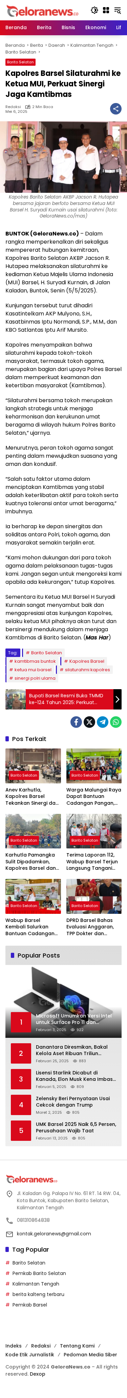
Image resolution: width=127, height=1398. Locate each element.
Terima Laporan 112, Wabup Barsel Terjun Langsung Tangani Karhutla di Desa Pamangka (92, 862)
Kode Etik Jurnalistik (29, 1354)
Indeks (13, 1345)
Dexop (37, 1374)
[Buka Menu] (106, 10)
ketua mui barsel (33, 669)
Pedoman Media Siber (90, 1354)
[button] (94, 10)
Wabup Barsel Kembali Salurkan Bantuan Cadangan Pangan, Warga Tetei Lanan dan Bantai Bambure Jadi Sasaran (31, 927)
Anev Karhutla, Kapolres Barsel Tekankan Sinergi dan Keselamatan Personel (32, 797)
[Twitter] (89, 722)
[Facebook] (76, 722)
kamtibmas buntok (35, 661)
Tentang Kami (77, 1345)
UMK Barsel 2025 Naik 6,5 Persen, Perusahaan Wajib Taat (76, 1127)
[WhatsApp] (116, 722)
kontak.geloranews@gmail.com (54, 1233)
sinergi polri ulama (35, 678)
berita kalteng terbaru (38, 1294)
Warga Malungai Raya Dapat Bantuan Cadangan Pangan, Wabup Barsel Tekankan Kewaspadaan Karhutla (93, 797)
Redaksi (13, 107)
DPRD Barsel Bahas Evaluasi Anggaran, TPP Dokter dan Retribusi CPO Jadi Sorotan (90, 927)
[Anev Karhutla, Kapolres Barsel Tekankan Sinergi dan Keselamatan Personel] (33, 765)
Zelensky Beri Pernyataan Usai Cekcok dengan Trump (73, 1102)
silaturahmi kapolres (87, 669)
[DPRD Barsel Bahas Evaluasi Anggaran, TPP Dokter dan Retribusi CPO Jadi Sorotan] (94, 896)
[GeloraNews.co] (43, 11)
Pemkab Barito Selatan (39, 1273)
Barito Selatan (20, 62)
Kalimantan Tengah (36, 1283)
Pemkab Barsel (30, 1304)
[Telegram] (102, 722)
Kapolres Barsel (86, 661)
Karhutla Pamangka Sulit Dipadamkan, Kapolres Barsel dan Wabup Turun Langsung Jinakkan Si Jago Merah (31, 862)
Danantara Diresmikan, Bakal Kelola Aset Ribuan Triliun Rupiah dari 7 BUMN (72, 1050)
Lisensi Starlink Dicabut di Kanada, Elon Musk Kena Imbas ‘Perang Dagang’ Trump (74, 1076)
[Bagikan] (116, 109)
